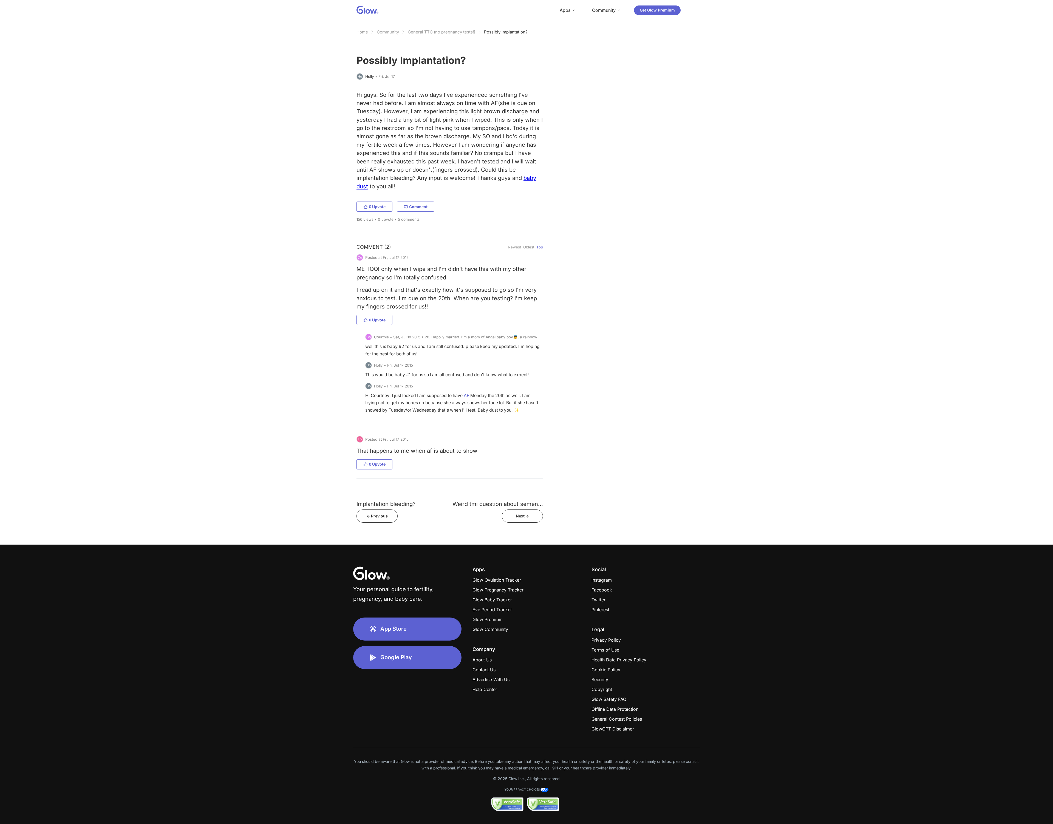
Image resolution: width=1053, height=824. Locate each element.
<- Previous (377, 516)
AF (466, 395)
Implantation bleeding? (385, 503)
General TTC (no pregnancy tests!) (441, 32)
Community (388, 32)
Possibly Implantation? (506, 32)
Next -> (522, 516)
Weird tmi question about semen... (497, 503)
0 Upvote (377, 206)
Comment (418, 206)
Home (362, 32)
